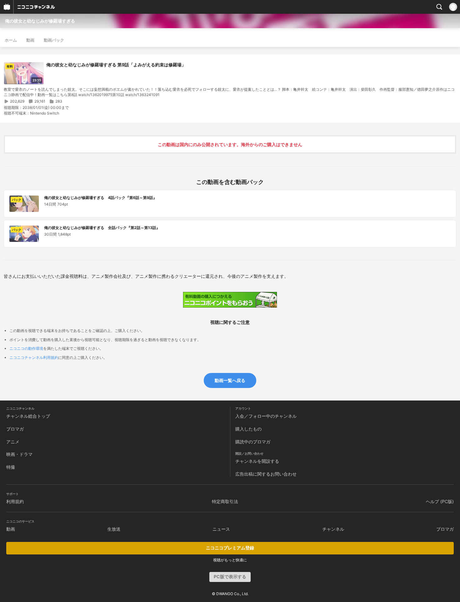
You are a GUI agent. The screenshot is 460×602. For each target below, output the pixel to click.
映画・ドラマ (19, 454)
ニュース (221, 529)
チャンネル (333, 529)
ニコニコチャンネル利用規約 (33, 357)
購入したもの (248, 428)
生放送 (113, 529)
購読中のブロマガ (252, 441)
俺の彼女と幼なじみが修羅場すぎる (40, 20)
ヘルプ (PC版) (440, 501)
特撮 (10, 467)
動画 (30, 40)
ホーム (11, 40)
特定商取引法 (225, 501)
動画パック (54, 40)
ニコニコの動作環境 (26, 348)
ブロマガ (15, 428)
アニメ (12, 441)
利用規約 (15, 501)
